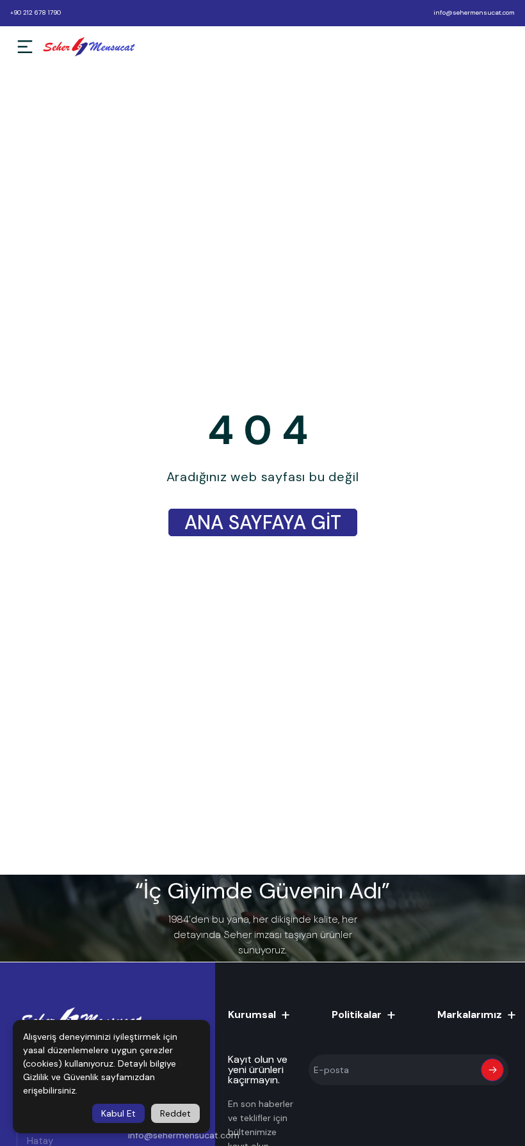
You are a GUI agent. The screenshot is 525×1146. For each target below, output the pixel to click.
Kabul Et (118, 1113)
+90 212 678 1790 (35, 13)
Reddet (175, 1113)
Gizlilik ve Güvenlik (61, 1077)
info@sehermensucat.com (474, 13)
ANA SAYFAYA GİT (262, 522)
